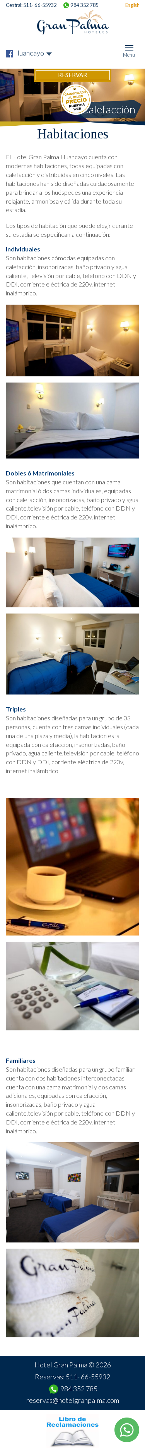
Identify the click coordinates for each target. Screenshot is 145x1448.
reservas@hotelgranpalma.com (72, 1400)
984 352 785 (84, 5)
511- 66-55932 (40, 5)
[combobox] (33, 52)
